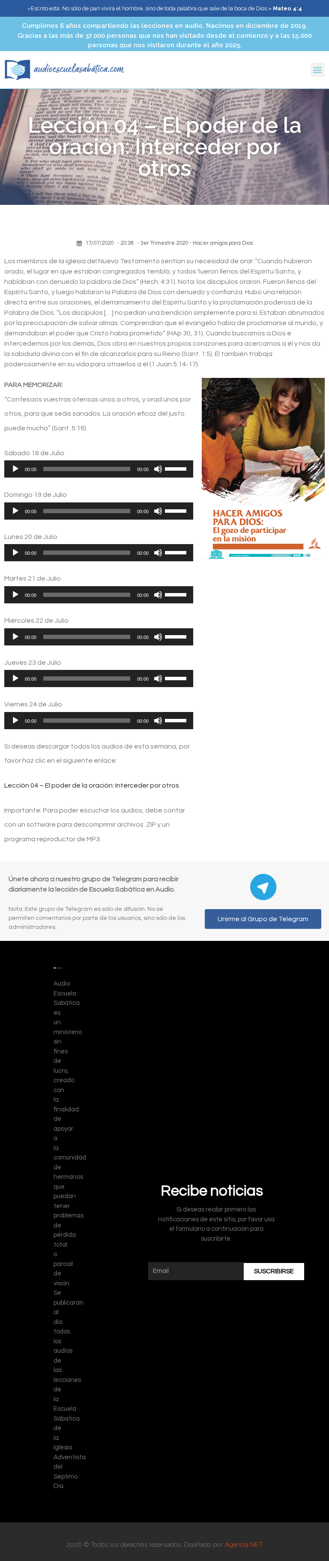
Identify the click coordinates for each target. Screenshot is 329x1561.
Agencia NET (244, 1545)
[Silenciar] (158, 469)
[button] (318, 70)
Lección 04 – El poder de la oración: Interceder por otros (91, 785)
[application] (98, 469)
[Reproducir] (15, 469)
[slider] (177, 468)
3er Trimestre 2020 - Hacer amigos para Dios (197, 243)
